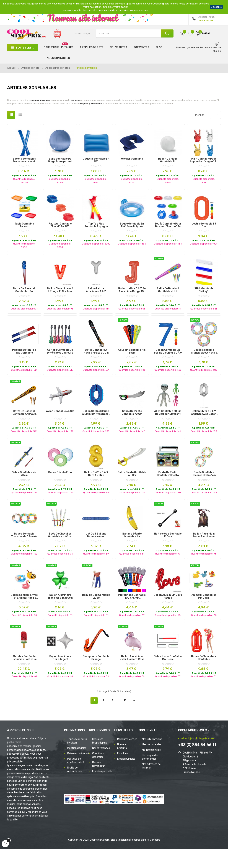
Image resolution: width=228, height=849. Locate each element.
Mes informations (152, 739)
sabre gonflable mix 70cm (24, 474)
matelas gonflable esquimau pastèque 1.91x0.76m (24, 658)
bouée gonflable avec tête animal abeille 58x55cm (24, 596)
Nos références (101, 748)
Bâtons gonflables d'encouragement (24, 160)
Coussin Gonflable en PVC (96, 160)
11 (125, 700)
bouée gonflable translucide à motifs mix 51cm (204, 351)
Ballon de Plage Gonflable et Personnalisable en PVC (168, 160)
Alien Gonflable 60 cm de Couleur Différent (167, 412)
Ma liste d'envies (151, 749)
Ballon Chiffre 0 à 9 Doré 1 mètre (96, 474)
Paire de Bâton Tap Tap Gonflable (24, 351)
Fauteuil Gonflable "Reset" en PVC (60, 225)
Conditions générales (98, 755)
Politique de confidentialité (75, 760)
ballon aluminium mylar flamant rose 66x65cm (132, 658)
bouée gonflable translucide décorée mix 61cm (24, 535)
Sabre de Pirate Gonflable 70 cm (132, 412)
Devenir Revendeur (98, 764)
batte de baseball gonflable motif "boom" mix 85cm (168, 290)
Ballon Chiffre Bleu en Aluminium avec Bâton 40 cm (96, 412)
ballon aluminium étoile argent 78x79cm (60, 658)
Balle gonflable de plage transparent (60, 160)
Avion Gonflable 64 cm (60, 411)
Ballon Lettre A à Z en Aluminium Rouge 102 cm (132, 290)
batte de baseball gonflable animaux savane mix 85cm (24, 412)
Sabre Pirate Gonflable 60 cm (132, 474)
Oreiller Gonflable (132, 158)
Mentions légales (76, 748)
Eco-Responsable (102, 771)
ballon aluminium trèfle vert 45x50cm (60, 596)
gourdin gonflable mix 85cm (132, 351)
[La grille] (11, 115)
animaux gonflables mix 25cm (203, 596)
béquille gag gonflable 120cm (96, 596)
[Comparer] (182, 33)
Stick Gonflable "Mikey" (203, 290)
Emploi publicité (126, 758)
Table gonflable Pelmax (24, 225)
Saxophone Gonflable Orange (96, 658)
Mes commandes (151, 744)
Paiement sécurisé (78, 753)
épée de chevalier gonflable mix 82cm (60, 535)
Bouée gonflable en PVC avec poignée (132, 225)
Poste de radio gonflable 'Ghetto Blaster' (168, 474)
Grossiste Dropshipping (99, 741)
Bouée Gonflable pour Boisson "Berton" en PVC (167, 225)
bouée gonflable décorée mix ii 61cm (204, 474)
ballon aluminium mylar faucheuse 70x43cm (204, 535)
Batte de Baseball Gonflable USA (24, 290)
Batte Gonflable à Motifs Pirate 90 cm (96, 351)
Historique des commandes (150, 757)
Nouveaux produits (123, 746)
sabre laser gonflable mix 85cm (168, 658)
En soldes (122, 753)
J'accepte (216, 6)
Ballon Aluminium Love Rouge (168, 596)
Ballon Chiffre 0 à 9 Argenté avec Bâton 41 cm (203, 412)
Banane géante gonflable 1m (132, 535)
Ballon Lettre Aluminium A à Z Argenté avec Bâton (96, 290)
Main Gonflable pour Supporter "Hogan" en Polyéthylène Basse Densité (204, 160)
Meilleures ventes (127, 739)
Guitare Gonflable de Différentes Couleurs (60, 351)
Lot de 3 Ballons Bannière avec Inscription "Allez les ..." (96, 535)
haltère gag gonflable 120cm (168, 535)
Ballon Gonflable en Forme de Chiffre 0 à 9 (168, 351)
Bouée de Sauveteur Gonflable (203, 658)
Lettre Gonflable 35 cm (204, 225)
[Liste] (20, 115)
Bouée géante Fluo (60, 472)
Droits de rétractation (74, 769)
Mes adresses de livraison (151, 766)
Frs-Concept (152, 839)
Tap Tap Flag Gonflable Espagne (96, 225)
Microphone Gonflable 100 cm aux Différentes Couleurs (132, 596)
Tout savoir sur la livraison (77, 741)
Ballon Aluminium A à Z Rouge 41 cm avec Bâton (60, 290)
